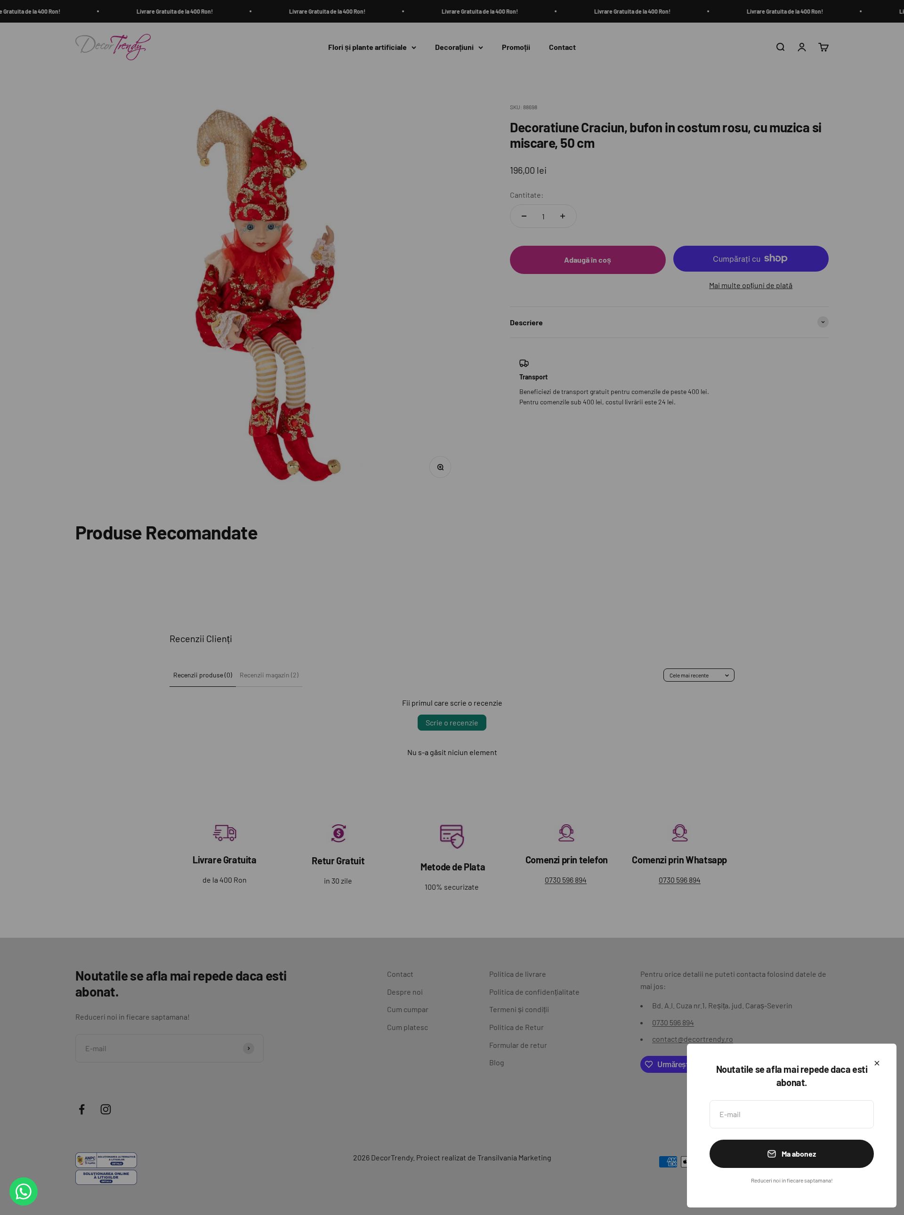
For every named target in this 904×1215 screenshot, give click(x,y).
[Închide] (876, 1063)
